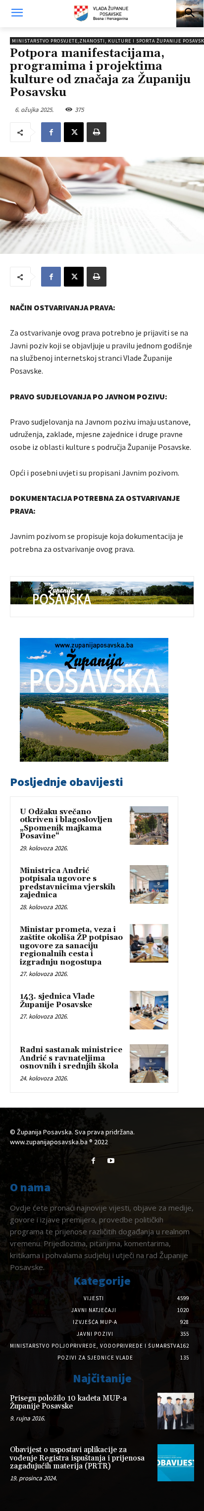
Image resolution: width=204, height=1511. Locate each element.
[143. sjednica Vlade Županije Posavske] (149, 1010)
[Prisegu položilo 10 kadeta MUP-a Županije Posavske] (175, 1411)
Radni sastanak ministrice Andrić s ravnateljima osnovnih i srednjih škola (71, 1058)
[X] (74, 132)
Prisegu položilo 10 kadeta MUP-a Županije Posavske (68, 1403)
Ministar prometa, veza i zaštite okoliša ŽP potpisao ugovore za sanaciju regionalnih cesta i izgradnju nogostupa (71, 946)
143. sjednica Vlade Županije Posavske (57, 1001)
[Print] (96, 132)
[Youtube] (110, 1161)
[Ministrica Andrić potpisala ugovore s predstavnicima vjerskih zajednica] (149, 884)
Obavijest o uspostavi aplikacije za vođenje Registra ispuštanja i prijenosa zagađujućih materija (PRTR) (77, 1458)
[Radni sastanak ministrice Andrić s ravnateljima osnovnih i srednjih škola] (149, 1063)
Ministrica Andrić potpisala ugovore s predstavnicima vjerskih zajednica (67, 883)
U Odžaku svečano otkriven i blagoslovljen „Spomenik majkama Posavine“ (66, 824)
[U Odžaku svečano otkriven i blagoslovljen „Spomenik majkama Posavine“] (149, 825)
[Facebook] (51, 132)
